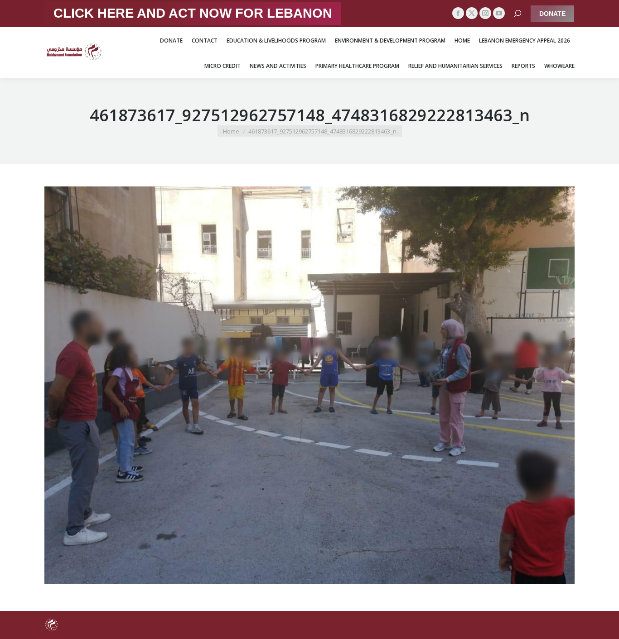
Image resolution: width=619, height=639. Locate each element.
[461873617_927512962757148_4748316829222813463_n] (309, 385)
